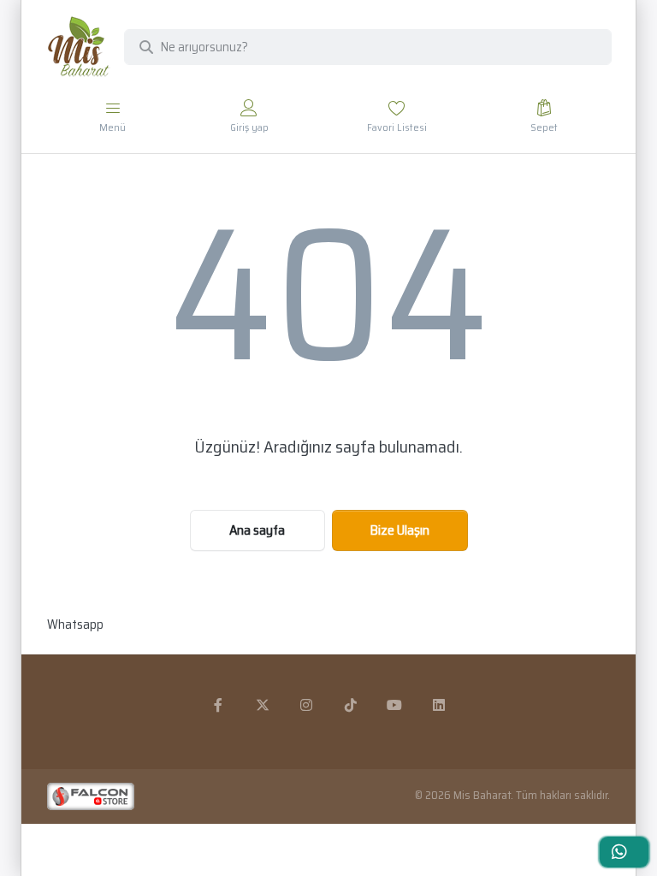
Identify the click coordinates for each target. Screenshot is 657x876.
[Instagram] (306, 705)
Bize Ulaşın (399, 530)
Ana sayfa (257, 530)
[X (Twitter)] (262, 705)
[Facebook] (218, 705)
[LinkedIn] (439, 705)
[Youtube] (395, 705)
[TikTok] (351, 705)
